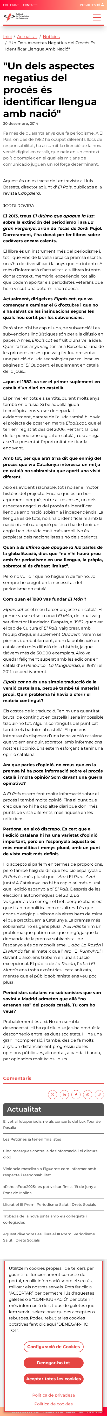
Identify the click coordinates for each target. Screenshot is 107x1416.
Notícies (51, 36)
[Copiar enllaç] (99, 1094)
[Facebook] (76, 1094)
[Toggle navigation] (97, 17)
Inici (7, 36)
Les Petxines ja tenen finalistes (32, 1139)
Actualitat (27, 36)
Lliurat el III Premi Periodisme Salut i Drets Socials (49, 1204)
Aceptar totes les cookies (53, 1378)
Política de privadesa (53, 1395)
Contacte (30, 5)
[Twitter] (52, 1094)
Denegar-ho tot (53, 1362)
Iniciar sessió (90, 5)
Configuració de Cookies (53, 1346)
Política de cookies (53, 1404)
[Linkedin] (64, 1094)
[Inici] (18, 17)
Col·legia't (11, 5)
